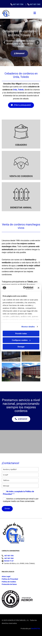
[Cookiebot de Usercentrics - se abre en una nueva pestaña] (24, 287)
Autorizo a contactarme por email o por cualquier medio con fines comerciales (20, 500)
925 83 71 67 (9, 561)
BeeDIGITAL (35, 628)
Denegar (21, 347)
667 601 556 (18, 4)
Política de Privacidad (10, 579)
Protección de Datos (9, 584)
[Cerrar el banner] (38, 288)
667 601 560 (35, 4)
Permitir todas (21, 333)
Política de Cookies (9, 582)
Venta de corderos (21, 176)
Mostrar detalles (28, 327)
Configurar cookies (20, 340)
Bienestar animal (21, 207)
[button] (19, 53)
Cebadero (21, 144)
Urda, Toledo (18, 90)
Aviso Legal (6, 576)
